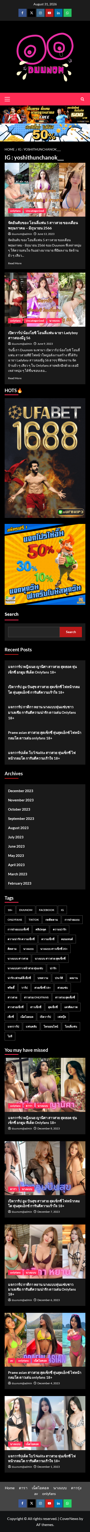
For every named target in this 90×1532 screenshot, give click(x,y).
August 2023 (18, 828)
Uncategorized (35, 210)
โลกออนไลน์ (51, 1026)
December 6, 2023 (48, 1300)
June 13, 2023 (45, 234)
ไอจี (10, 1036)
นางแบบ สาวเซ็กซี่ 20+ (54, 949)
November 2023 (21, 800)
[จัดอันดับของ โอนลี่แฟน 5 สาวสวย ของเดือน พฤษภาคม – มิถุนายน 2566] (45, 190)
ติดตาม (12, 949)
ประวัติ (59, 978)
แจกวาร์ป (13, 1026)
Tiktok (34, 919)
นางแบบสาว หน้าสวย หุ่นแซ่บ (25, 968)
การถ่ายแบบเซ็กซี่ (18, 929)
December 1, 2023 (48, 1466)
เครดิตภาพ (71, 1007)
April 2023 (16, 865)
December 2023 (20, 791)
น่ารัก (53, 968)
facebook (46, 910)
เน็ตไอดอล (27, 1016)
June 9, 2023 (45, 343)
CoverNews (69, 1518)
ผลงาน (74, 978)
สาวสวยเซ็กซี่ (16, 1007)
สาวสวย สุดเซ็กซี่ (65, 997)
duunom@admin (22, 234)
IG (62, 910)
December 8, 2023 (48, 1128)
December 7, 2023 (48, 1211)
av (11, 1360)
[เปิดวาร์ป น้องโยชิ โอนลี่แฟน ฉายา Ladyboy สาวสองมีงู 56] (45, 299)
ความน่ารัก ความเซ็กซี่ (21, 939)
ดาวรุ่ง (76, 1488)
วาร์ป (24, 987)
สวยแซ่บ (62, 987)
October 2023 (19, 809)
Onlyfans (15, 919)
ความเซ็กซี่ (47, 939)
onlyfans (15, 210)
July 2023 (16, 837)
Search (11, 614)
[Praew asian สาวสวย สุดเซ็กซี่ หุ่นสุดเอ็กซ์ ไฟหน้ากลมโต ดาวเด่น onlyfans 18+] (45, 1340)
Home (10, 1488)
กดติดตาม (51, 919)
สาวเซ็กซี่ (35, 1007)
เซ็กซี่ (11, 1016)
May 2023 (16, 855)
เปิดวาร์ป (45, 1016)
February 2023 (19, 883)
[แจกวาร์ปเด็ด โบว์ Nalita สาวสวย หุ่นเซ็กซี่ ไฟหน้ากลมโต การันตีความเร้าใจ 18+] (45, 1423)
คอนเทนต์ (67, 939)
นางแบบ (54, 320)
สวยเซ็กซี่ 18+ (42, 987)
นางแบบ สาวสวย (18, 958)
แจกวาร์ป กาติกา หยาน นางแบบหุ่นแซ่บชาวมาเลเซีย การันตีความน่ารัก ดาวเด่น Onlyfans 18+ (42, 712)
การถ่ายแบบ (72, 919)
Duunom (25, 910)
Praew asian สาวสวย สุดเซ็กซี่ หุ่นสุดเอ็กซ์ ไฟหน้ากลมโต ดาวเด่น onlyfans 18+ (44, 735)
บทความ (43, 978)
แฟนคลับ (31, 1026)
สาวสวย (12, 997)
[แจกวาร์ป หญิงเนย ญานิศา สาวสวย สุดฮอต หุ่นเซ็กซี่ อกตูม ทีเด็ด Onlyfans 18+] (45, 1085)
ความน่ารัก (59, 929)
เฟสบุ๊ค (62, 1016)
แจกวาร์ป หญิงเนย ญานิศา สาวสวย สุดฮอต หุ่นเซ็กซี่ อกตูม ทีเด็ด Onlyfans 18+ (42, 669)
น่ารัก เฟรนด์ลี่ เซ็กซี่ (19, 978)
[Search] (82, 99)
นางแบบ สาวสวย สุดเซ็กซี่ (50, 958)
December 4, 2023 (48, 1383)
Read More (14, 263)
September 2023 (21, 818)
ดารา (29, 1105)
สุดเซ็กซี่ (53, 1007)
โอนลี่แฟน (71, 1026)
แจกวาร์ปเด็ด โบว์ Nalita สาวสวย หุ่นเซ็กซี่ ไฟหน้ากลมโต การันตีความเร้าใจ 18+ (42, 755)
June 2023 (16, 846)
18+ (10, 910)
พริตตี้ (11, 987)
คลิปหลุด (41, 929)
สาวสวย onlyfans (36, 997)
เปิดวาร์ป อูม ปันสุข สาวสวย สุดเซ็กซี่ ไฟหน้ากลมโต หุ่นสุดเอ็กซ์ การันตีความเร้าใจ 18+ (44, 689)
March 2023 (17, 874)
